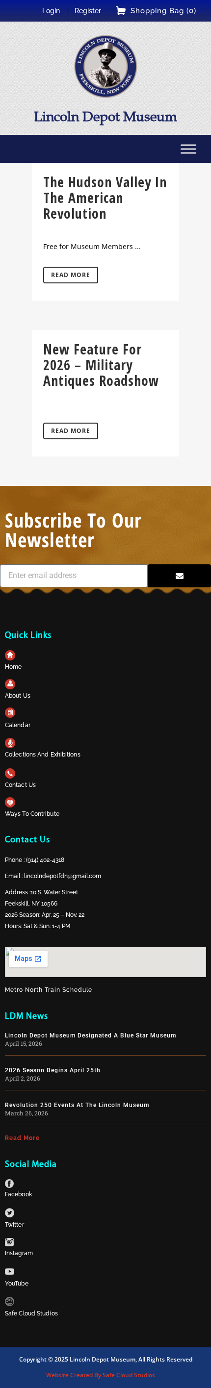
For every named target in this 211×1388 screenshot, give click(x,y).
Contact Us (20, 785)
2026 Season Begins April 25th (53, 1070)
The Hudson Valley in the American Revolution (105, 198)
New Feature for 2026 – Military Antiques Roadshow (101, 365)
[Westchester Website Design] (9, 1303)
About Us (17, 695)
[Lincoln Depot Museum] (105, 66)
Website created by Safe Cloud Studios (100, 1375)
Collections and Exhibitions (42, 754)
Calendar (17, 725)
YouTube (16, 1283)
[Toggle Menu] (188, 148)
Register (88, 11)
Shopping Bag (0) (163, 10)
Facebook (18, 1194)
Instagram (19, 1253)
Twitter (14, 1224)
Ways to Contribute (32, 813)
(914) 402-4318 (45, 860)
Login (51, 11)
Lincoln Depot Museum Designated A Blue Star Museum (90, 1035)
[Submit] (179, 575)
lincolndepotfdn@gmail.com (62, 876)
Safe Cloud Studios (31, 1313)
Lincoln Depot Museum (105, 116)
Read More (70, 275)
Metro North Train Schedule (48, 989)
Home (13, 666)
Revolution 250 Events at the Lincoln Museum (77, 1105)
